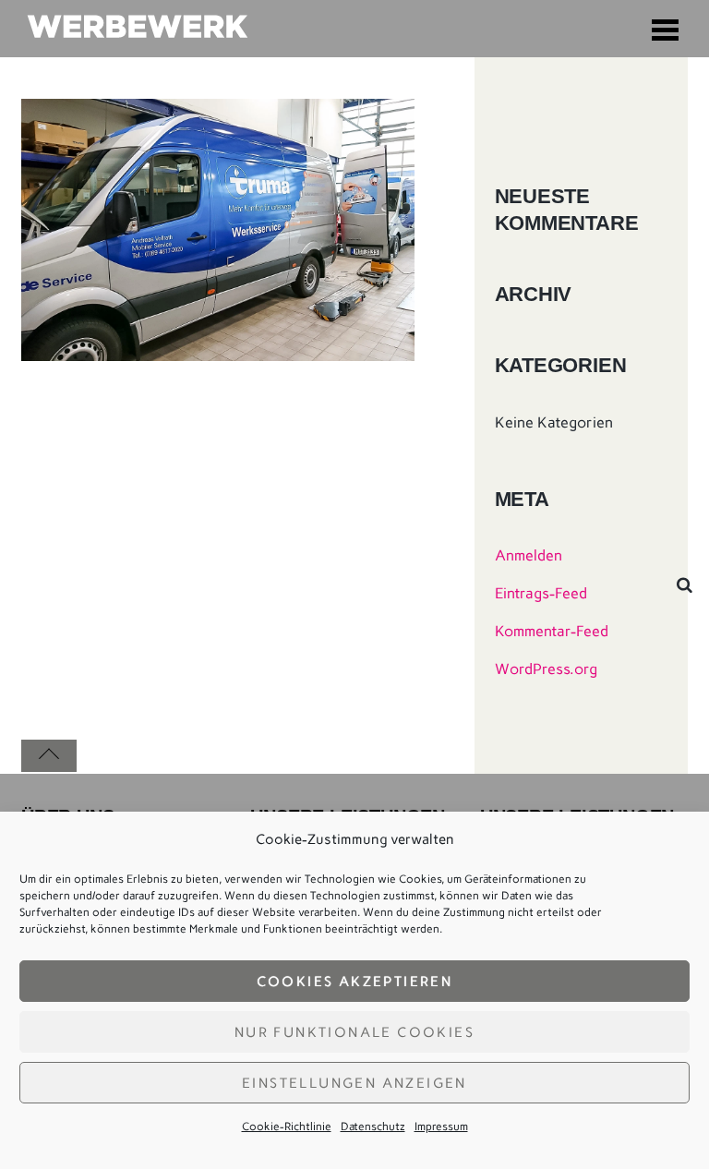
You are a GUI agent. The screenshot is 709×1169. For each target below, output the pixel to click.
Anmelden (528, 555)
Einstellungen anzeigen (354, 1083)
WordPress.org (546, 669)
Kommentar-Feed (551, 631)
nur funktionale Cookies (354, 1032)
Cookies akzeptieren (355, 981)
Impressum (441, 1126)
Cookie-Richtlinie (286, 1126)
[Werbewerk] (136, 28)
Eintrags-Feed (541, 593)
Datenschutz (373, 1126)
